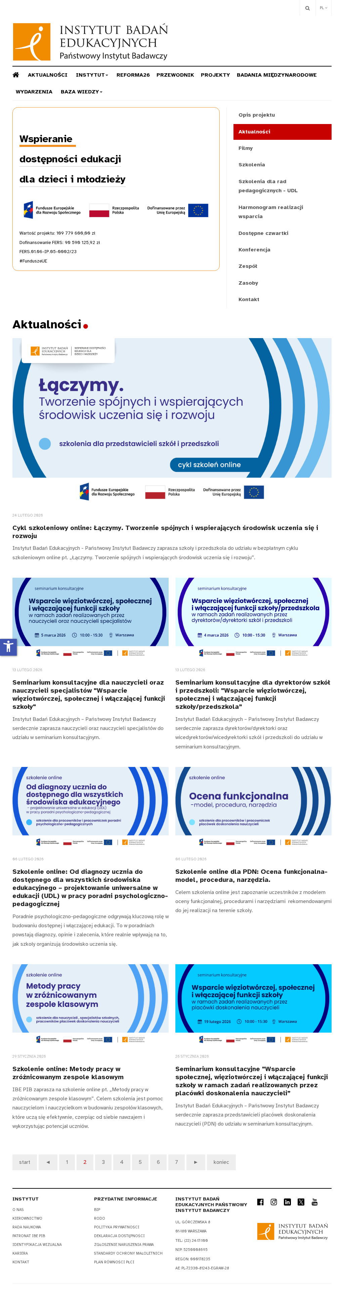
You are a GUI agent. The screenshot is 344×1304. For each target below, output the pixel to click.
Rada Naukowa (26, 1227)
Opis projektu (257, 115)
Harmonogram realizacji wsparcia (271, 212)
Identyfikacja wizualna (37, 1244)
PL (322, 8)
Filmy (246, 148)
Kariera (20, 1253)
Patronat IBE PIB (28, 1236)
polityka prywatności (116, 1227)
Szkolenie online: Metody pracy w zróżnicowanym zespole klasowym (68, 1073)
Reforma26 (133, 75)
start (24, 1162)
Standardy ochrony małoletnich (128, 1253)
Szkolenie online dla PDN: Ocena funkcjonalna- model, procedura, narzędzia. (251, 875)
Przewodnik (175, 75)
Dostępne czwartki (263, 233)
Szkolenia (252, 164)
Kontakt (249, 299)
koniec (221, 1162)
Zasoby (248, 283)
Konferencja (254, 249)
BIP (97, 1210)
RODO (99, 1218)
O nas (18, 1210)
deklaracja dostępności (119, 1236)
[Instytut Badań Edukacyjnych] (90, 42)
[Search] (307, 8)
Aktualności (48, 75)
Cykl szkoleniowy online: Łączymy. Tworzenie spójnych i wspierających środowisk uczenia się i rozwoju (165, 532)
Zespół (248, 266)
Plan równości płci (114, 1262)
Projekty (215, 75)
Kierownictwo (27, 1218)
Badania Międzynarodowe (277, 75)
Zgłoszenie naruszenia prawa (124, 1244)
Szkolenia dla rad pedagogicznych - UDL (268, 186)
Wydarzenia (34, 91)
